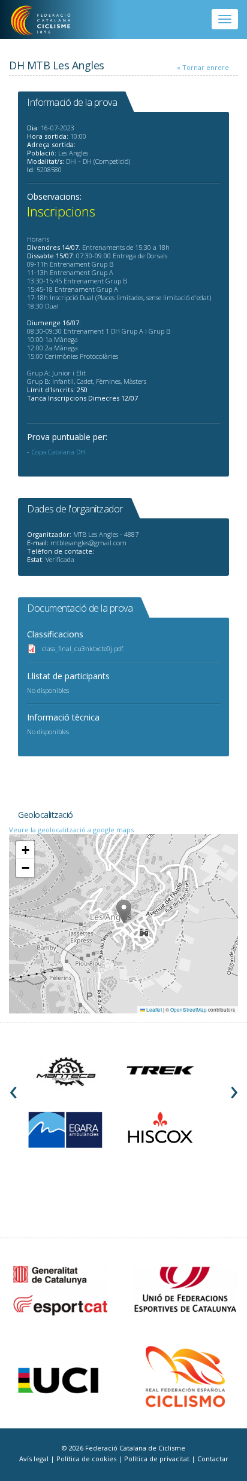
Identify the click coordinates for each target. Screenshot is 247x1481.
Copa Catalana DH (58, 451)
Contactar (212, 1458)
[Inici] (49, 21)
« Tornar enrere (203, 67)
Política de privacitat (157, 1458)
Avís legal (34, 1458)
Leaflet (153, 1009)
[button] (123, 911)
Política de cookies (87, 1458)
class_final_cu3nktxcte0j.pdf (82, 648)
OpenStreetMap (188, 1009)
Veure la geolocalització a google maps (71, 829)
